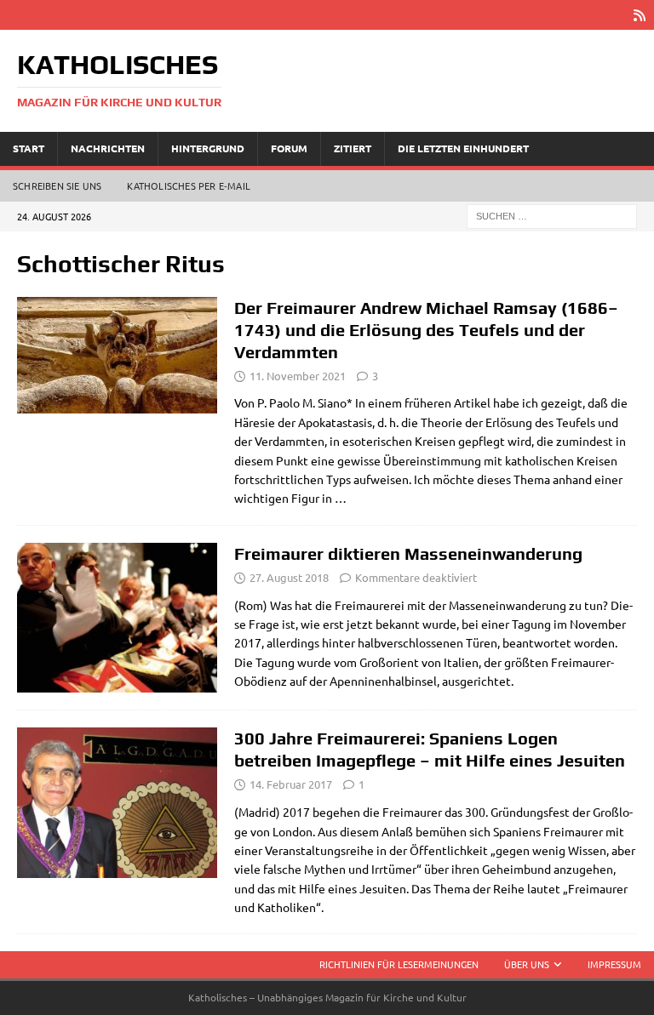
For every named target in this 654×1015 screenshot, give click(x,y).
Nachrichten (108, 148)
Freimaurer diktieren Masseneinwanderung (408, 553)
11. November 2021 (298, 375)
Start (28, 148)
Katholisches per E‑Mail (188, 185)
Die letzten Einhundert (463, 148)
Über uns (526, 964)
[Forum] (117, 355)
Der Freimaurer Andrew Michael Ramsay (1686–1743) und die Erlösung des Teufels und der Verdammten (426, 330)
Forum (289, 148)
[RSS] (639, 15)
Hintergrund (207, 148)
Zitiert (352, 148)
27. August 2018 (289, 577)
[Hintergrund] (117, 618)
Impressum (614, 964)
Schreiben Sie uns (57, 185)
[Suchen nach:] (552, 214)
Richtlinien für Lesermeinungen (399, 964)
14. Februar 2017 (291, 784)
